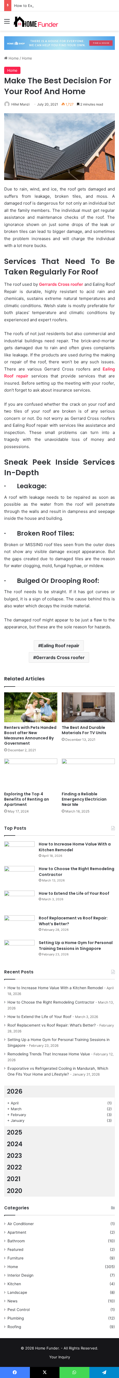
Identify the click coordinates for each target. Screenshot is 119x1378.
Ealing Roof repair (60, 645)
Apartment (16, 1232)
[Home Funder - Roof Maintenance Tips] (36, 21)
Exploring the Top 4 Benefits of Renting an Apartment (26, 799)
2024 (14, 1144)
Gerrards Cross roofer (60, 657)
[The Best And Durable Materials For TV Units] (88, 707)
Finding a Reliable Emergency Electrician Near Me (84, 799)
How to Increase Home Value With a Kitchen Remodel (55, 988)
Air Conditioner (20, 1224)
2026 (14, 1091)
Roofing (14, 1327)
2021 (13, 1178)
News (12, 1301)
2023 (14, 1155)
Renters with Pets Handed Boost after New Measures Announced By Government (30, 735)
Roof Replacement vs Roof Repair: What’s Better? (51, 1025)
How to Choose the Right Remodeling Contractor (50, 1002)
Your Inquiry (59, 1357)
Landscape (17, 1292)
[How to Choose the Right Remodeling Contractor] (19, 876)
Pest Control (18, 1309)
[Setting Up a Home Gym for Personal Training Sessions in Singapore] (19, 950)
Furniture (15, 1258)
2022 (14, 1167)
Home (13, 58)
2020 (14, 1190)
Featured (15, 1249)
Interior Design (20, 1275)
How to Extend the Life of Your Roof (45, 5)
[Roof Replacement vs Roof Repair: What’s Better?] (19, 925)
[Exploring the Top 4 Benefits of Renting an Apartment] (30, 773)
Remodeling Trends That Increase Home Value (48, 1054)
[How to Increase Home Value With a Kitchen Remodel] (19, 851)
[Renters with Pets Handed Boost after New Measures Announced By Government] (30, 707)
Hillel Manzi (20, 104)
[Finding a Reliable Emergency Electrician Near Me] (88, 773)
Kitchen (14, 1284)
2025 (14, 1132)
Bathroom (16, 1241)
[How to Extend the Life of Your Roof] (19, 901)
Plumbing (15, 1318)
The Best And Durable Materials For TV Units (84, 730)
